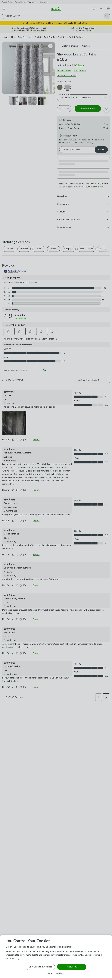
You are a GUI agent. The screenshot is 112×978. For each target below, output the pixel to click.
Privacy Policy (12, 958)
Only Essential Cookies (40, 966)
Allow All (72, 966)
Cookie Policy (91, 954)
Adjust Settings (56, 973)
